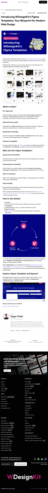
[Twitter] (34, 488)
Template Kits (33, 265)
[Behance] (41, 488)
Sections (40, 265)
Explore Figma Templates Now (11, 306)
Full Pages (7, 266)
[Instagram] (36, 488)
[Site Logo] (4, 2)
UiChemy (21, 145)
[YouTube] (46, 488)
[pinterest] (39, 488)
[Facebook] (32, 488)
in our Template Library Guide (18, 266)
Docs (2, 9)
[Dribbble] (43, 488)
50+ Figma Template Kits (33, 59)
